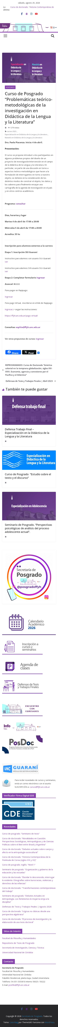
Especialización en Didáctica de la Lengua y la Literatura (26, 134)
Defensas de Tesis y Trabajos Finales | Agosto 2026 (27, 906)
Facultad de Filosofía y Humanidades (19, 938)
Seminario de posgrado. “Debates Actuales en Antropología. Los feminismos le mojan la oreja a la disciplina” (25, 898)
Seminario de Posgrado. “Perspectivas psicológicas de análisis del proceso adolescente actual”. (28, 528)
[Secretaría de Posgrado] (29, 24)
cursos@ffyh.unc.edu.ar (40, 787)
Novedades (10, 87)
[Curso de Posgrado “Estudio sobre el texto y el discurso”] (29, 452)
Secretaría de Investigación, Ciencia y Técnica (23, 947)
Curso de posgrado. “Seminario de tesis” (21, 833)
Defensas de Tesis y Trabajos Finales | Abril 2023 (29, 381)
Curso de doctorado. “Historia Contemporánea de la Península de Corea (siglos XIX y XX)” (32, 8)
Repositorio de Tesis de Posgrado (18, 943)
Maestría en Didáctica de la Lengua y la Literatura (23, 137)
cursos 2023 (11, 131)
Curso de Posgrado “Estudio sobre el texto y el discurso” (28, 476)
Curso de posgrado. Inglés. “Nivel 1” (18, 864)
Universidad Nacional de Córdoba (17, 952)
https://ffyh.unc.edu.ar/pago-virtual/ (21, 315)
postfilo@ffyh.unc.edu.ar (18, 985)
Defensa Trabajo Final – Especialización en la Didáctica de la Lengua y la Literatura (27, 432)
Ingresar (9, 296)
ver (6, 261)
